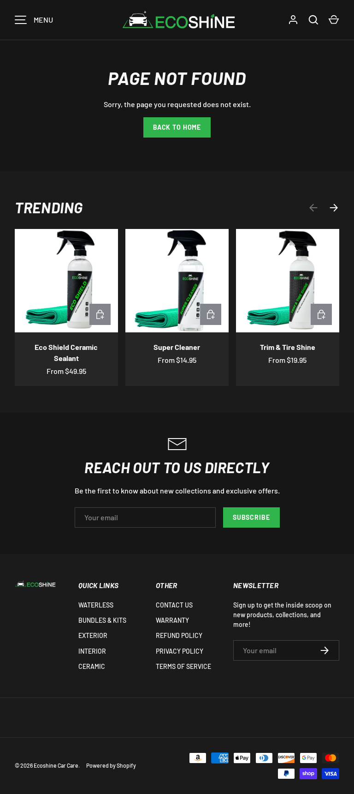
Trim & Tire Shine (287, 347)
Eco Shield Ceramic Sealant (66, 352)
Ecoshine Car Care (56, 765)
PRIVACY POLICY (179, 651)
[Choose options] (100, 314)
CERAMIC (91, 666)
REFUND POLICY (179, 635)
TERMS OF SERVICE (183, 666)
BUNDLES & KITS (102, 620)
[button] (334, 20)
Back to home (177, 127)
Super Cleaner (176, 347)
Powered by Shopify (111, 765)
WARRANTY (172, 620)
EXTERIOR (92, 635)
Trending (49, 207)
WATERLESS (95, 605)
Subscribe (251, 517)
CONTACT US (174, 605)
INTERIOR (92, 651)
